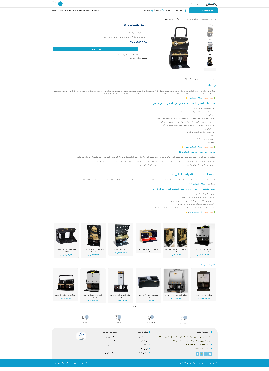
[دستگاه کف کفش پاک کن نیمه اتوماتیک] (148, 281)
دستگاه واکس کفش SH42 (196, 184)
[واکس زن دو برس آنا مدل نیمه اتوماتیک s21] (93, 281)
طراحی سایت (213, 363)
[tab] (213, 79)
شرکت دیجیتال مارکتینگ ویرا (187, 363)
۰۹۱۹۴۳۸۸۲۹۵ (204, 345)
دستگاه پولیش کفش (135, 58)
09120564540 (58, 10)
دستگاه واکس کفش (206, 19)
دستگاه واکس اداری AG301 (203, 295)
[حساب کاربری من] (60, 4)
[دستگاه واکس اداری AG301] (204, 281)
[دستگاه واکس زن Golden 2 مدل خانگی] (148, 235)
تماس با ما (143, 353)
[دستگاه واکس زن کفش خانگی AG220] (66, 235)
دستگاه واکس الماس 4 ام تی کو (65, 295)
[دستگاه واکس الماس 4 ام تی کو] (65, 281)
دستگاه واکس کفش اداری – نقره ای (176, 295)
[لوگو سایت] (212, 3)
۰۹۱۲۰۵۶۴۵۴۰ (190, 345)
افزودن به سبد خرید (95, 49)
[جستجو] (155, 3)
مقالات (145, 345)
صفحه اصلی (143, 337)
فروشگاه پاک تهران (196, 212)
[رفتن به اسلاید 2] (133, 306)
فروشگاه (144, 341)
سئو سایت (204, 363)
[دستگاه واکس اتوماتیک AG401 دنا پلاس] (121, 281)
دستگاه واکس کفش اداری (190, 19)
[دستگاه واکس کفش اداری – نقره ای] (176, 281)
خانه (216, 19)
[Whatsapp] (206, 354)
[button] (213, 69)
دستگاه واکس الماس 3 (121, 249)
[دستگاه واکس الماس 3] (121, 235)
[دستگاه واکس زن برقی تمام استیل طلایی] (175, 235)
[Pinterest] (210, 354)
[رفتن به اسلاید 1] (135, 306)
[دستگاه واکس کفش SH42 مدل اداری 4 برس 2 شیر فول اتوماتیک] (203, 235)
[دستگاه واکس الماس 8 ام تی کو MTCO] (93, 235)
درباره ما (144, 349)
